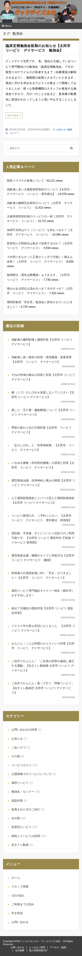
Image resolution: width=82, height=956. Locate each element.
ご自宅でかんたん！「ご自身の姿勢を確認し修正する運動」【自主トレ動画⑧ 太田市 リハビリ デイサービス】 (42, 665)
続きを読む (13, 115)
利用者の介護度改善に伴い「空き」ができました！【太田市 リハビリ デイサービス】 (41, 575)
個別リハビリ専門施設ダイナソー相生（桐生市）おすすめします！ (42, 593)
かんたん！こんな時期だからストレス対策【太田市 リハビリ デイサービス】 (42, 646)
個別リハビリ (20, 782)
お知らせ (61, 129)
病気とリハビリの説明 (25, 836)
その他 (15, 756)
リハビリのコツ (21, 765)
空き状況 (17, 913)
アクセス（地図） (59, 947)
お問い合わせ (20, 922)
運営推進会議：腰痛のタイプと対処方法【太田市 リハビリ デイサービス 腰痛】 (42, 558)
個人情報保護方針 (38, 950)
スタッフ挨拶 (20, 886)
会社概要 (19, 950)
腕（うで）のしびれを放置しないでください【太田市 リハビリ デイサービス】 (42, 395)
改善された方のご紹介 (25, 809)
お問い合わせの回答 (24, 729)
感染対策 (17, 800)
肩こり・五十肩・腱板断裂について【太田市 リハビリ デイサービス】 (43, 412)
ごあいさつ (18, 747)
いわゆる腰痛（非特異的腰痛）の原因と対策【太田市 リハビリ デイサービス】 (42, 465)
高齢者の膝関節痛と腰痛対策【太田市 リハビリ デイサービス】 (41, 342)
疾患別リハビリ (21, 827)
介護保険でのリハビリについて (31, 774)
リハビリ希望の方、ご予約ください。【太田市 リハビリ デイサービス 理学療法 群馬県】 (42, 518)
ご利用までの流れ (22, 904)
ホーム (15, 877)
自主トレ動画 (20, 844)
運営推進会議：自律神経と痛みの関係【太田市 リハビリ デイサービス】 (43, 483)
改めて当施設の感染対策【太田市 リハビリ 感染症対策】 (42, 610)
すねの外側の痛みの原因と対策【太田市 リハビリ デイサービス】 (43, 377)
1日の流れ (17, 895)
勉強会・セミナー (22, 791)
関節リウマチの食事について (25, 180)
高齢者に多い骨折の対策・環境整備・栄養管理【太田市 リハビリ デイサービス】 (41, 359)
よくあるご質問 (37, 947)
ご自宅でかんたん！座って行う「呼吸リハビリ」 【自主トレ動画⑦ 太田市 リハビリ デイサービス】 (42, 688)
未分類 (15, 818)
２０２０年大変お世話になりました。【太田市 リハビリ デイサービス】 (43, 628)
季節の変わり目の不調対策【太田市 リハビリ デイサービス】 (42, 430)
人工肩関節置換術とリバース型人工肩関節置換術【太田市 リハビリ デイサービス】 (42, 500)
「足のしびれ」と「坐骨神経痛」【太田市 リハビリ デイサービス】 (42, 447)
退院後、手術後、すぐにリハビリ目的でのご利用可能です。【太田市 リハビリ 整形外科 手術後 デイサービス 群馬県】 (43, 538)
